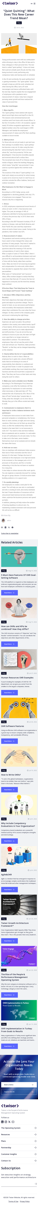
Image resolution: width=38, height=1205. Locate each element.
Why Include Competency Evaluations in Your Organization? (18, 824)
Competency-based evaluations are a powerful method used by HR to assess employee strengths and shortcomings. (18, 832)
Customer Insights (9, 1154)
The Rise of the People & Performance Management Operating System (14, 977)
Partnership (6, 1147)
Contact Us (6, 1160)
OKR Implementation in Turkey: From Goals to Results (16, 1030)
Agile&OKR (6, 874)
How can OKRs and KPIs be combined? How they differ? (15, 627)
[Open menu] (34, 3)
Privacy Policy (25, 1201)
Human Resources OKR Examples (17, 677)
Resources (5, 1134)
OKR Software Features (12, 726)
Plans (3, 1141)
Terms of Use (13, 1201)
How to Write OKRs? (11, 774)
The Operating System (10, 1128)
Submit (36, 1184)
